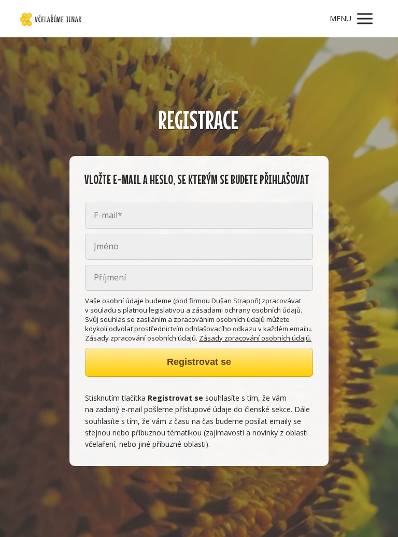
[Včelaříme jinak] (51, 18)
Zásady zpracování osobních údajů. (255, 338)
